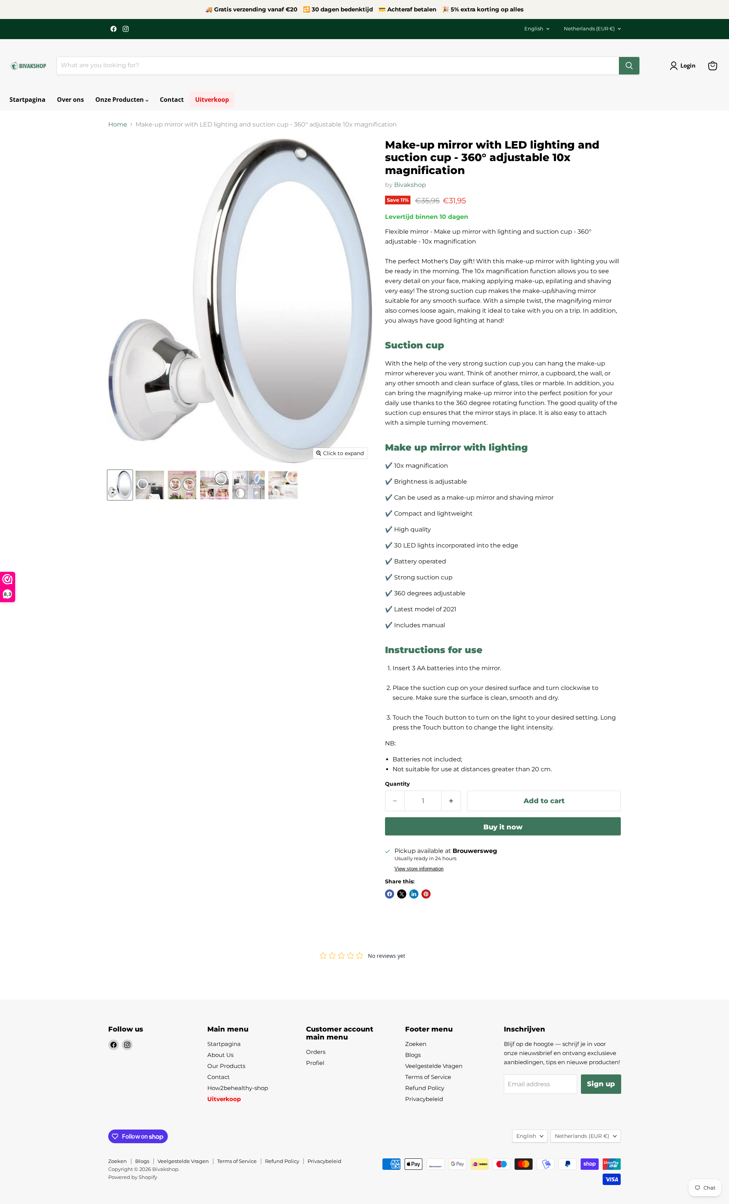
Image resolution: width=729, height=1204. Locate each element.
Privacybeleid (424, 1099)
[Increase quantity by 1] (451, 801)
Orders (315, 1051)
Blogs (413, 1054)
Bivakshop (410, 184)
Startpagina (27, 99)
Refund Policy (424, 1088)
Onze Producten (120, 99)
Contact (172, 99)
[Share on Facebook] (389, 894)
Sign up (601, 1084)
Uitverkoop (212, 99)
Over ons (70, 99)
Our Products (226, 1066)
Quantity (397, 784)
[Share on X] (401, 894)
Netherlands (589, 28)
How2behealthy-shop (237, 1088)
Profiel (315, 1062)
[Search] (629, 65)
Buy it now (502, 827)
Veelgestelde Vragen (433, 1066)
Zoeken (415, 1043)
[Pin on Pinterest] (426, 894)
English (533, 28)
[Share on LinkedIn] (413, 894)
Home (117, 124)
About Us (220, 1054)
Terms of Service (428, 1077)
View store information (418, 869)
